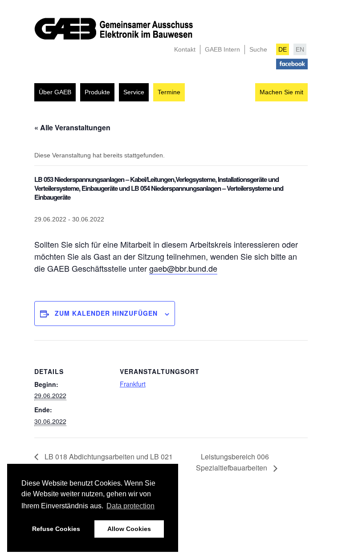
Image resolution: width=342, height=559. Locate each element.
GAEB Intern (222, 49)
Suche (258, 49)
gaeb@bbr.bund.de (183, 268)
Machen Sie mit (281, 92)
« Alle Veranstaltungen (72, 127)
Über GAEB (55, 92)
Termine (169, 92)
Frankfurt (133, 383)
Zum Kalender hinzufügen (106, 313)
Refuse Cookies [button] (56, 528)
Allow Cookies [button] (129, 528)
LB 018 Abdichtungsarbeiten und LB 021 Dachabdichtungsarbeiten (103, 462)
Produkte (97, 92)
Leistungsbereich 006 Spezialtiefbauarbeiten (232, 462)
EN (300, 49)
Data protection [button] (130, 506)
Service (133, 92)
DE (282, 49)
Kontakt (184, 49)
